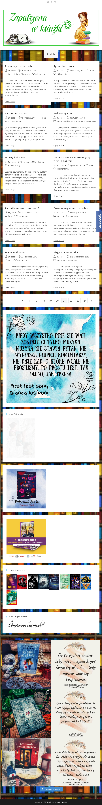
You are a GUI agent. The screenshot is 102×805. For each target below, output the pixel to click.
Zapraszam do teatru (17, 113)
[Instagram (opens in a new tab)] (51, 2)
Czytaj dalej (10, 101)
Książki (17, 74)
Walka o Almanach (16, 252)
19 (50, 300)
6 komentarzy (72, 216)
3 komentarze (72, 260)
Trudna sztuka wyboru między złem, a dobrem (72, 159)
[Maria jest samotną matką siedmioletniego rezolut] (26, 664)
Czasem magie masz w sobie (71, 208)
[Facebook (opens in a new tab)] (48, 2)
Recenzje (26, 74)
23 (78, 300)
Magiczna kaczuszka (66, 252)
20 (57, 300)
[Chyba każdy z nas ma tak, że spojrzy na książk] (26, 713)
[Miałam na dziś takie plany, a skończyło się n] (75, 762)
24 (85, 300)
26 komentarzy (63, 74)
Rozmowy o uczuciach (18, 66)
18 (43, 300)
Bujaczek (12, 70)
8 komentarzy (41, 74)
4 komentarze (63, 169)
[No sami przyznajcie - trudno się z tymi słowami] (75, 664)
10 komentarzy (14, 121)
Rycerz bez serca (64, 66)
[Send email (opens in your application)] (54, 2)
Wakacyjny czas (63, 113)
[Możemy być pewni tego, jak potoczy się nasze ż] (26, 762)
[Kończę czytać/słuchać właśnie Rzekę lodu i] (75, 713)
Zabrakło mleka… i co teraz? (22, 208)
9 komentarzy (90, 121)
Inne (10, 74)
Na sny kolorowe (15, 157)
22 (71, 300)
